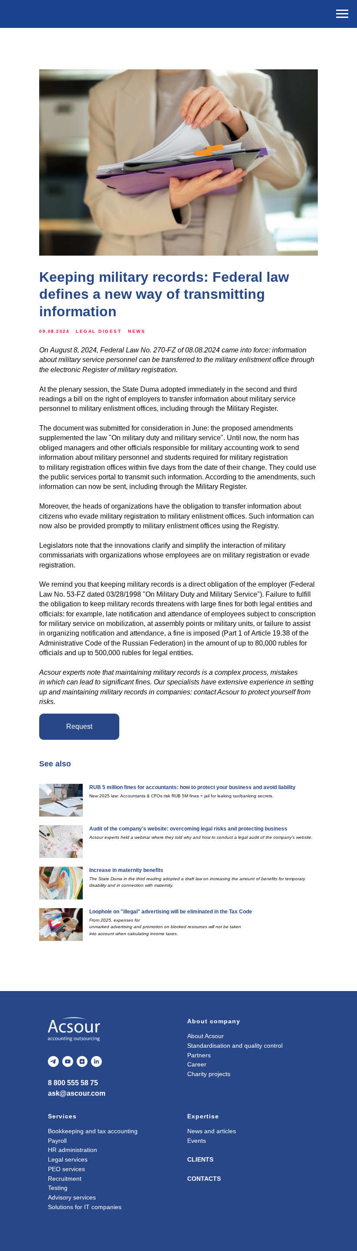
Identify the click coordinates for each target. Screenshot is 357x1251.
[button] (79, 727)
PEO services (66, 1169)
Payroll (57, 1140)
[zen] (82, 1061)
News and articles (211, 1131)
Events (196, 1140)
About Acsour (205, 1035)
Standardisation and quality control (235, 1045)
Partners (199, 1055)
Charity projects (208, 1073)
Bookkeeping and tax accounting (93, 1131)
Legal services (68, 1159)
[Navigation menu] (342, 14)
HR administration (72, 1149)
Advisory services (72, 1197)
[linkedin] (96, 1061)
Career (196, 1064)
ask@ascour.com (76, 1093)
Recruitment (64, 1178)
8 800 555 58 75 (73, 1083)
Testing (57, 1187)
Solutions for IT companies (84, 1206)
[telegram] (53, 1061)
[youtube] (67, 1061)
